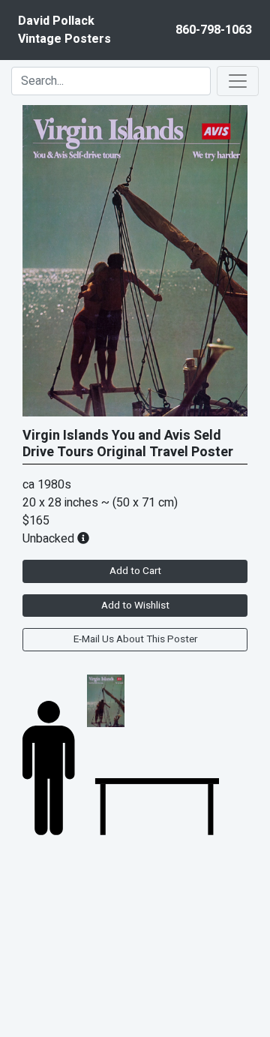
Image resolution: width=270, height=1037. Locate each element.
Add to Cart (135, 571)
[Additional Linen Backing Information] (83, 539)
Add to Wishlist (135, 605)
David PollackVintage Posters (64, 30)
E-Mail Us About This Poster (135, 639)
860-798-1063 (214, 30)
